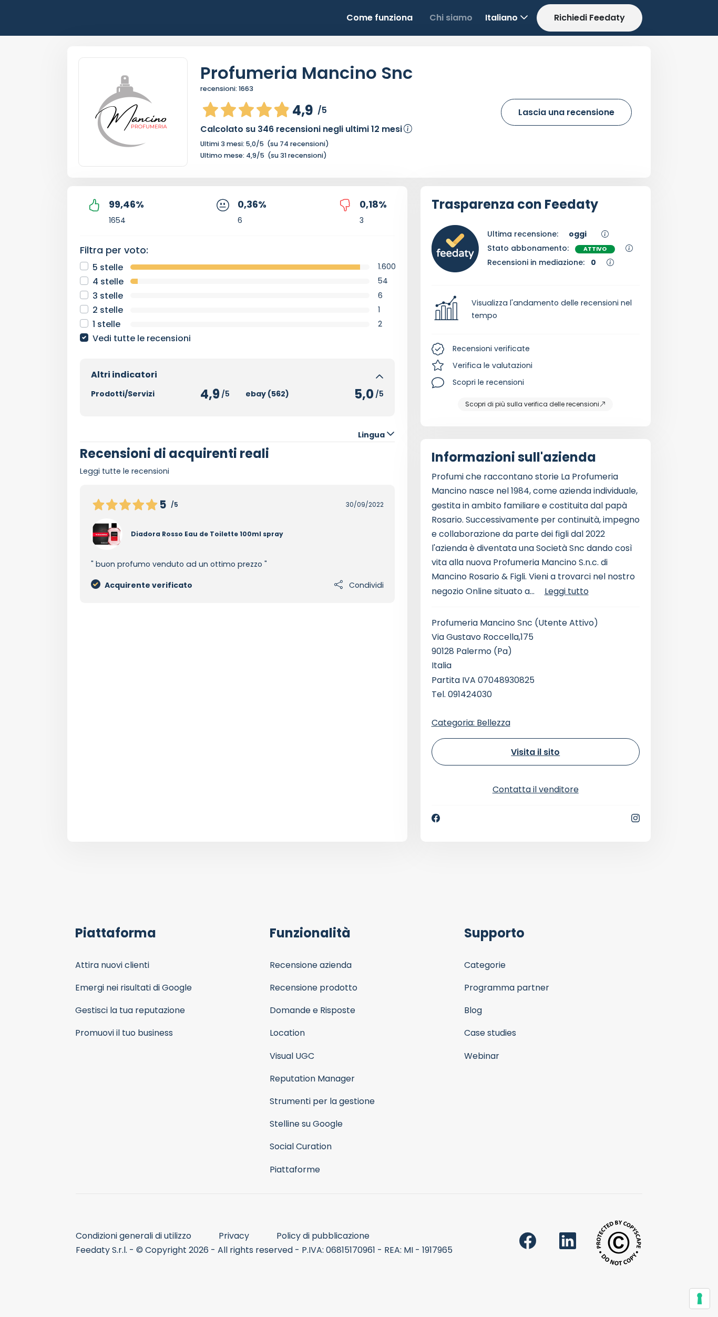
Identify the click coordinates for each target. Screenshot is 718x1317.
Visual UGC (292, 1056)
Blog (473, 1010)
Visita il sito (535, 752)
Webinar (481, 1056)
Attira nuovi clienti (112, 965)
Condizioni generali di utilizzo (133, 1236)
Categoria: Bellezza (471, 723)
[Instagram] (635, 818)
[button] (536, 309)
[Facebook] (436, 818)
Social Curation (301, 1146)
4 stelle (108, 281)
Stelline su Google (306, 1124)
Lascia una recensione (566, 112)
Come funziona (379, 18)
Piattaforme (295, 1169)
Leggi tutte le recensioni (124, 471)
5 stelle (108, 267)
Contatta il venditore (536, 789)
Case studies (490, 1033)
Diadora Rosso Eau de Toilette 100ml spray (207, 533)
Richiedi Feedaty (589, 18)
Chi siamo (451, 18)
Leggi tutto (567, 591)
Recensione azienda (311, 965)
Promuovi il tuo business (124, 1033)
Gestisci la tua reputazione (130, 1010)
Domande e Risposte (312, 1010)
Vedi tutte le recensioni (142, 338)
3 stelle (108, 296)
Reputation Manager (312, 1079)
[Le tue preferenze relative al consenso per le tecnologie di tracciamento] (700, 1299)
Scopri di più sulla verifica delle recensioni (532, 404)
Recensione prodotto (313, 988)
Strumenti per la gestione (322, 1101)
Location (287, 1033)
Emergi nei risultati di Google (133, 988)
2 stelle (108, 310)
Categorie (485, 965)
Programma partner (506, 988)
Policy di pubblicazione (323, 1236)
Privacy (234, 1236)
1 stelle (106, 324)
